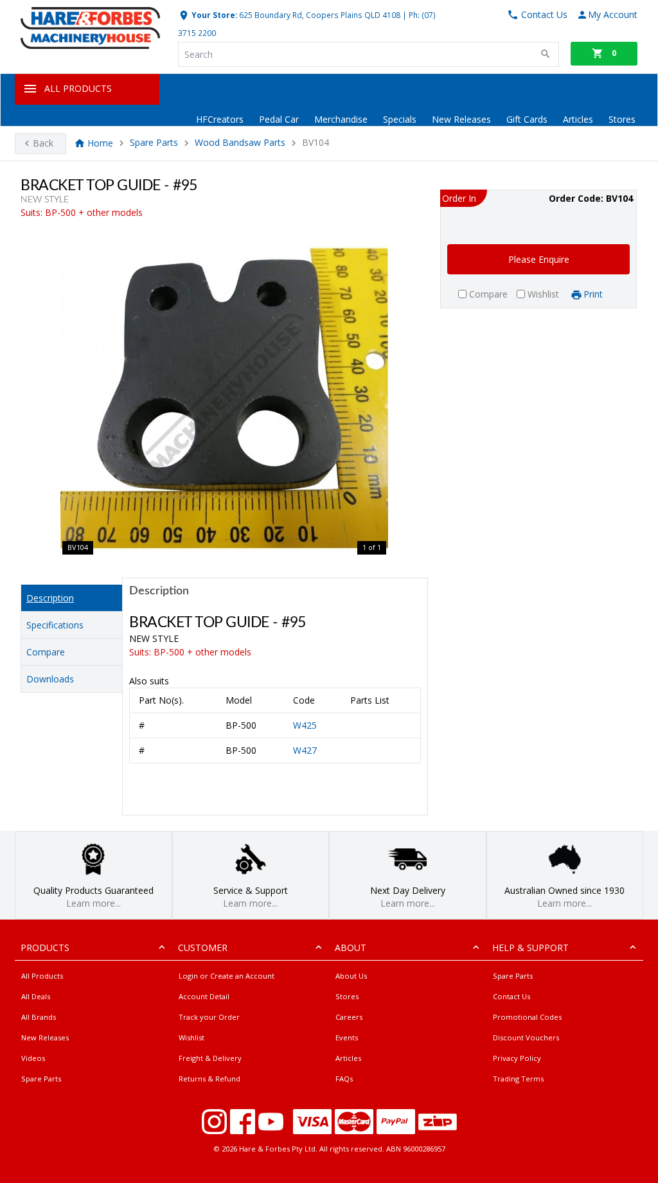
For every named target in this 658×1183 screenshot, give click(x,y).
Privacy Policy (517, 1058)
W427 (305, 750)
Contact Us (511, 996)
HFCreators (220, 119)
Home (100, 143)
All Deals (35, 996)
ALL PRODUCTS (78, 88)
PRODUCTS (45, 947)
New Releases (461, 119)
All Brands (38, 1017)
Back (43, 143)
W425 (305, 725)
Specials (399, 119)
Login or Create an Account (226, 976)
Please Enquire (538, 259)
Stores (622, 119)
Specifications (55, 625)
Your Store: (213, 15)
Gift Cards (526, 119)
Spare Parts (154, 143)
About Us (351, 976)
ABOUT (350, 947)
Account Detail (204, 996)
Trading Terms (518, 1078)
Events (346, 1037)
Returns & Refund (209, 1078)
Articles (578, 119)
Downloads (50, 679)
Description (50, 598)
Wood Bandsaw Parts (240, 143)
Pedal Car (279, 119)
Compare (45, 652)
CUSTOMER (202, 947)
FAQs (344, 1078)
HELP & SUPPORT (530, 947)
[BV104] (224, 398)
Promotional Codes (527, 1017)
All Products (42, 976)
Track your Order (209, 1017)
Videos (33, 1058)
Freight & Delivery (210, 1058)
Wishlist (191, 1037)
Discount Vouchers (526, 1037)
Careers (348, 1017)
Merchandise (341, 119)
